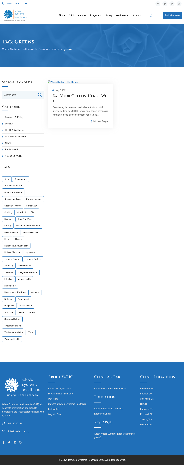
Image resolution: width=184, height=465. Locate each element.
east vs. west (25, 219)
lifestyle (8, 279)
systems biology (12, 319)
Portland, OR (146, 414)
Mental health (24, 279)
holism (18, 239)
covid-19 (21, 212)
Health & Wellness (14, 130)
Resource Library (102, 413)
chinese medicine (12, 199)
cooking (8, 212)
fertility (7, 225)
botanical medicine (13, 192)
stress (32, 312)
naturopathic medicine (15, 292)
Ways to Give (54, 414)
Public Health (11, 149)
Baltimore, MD (147, 388)
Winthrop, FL (146, 424)
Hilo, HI (143, 404)
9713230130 (15, 423)
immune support (12, 259)
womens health (12, 339)
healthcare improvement (28, 225)
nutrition (8, 299)
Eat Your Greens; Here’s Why (80, 98)
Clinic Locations (77, 15)
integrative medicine (27, 272)
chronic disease (34, 199)
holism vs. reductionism (16, 245)
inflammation (24, 265)
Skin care (8, 312)
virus (30, 332)
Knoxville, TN (146, 409)
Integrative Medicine (15, 136)
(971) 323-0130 (13, 3)
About (62, 15)
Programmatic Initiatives (60, 393)
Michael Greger (101, 121)
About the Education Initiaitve (108, 408)
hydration (30, 252)
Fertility (9, 123)
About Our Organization (59, 388)
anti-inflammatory (13, 185)
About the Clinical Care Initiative (110, 388)
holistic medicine (12, 252)
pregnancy (9, 305)
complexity (31, 205)
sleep (21, 312)
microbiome (10, 285)
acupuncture (21, 179)
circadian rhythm (12, 205)
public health (26, 305)
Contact (137, 15)
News (8, 143)
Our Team (53, 398)
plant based (23, 299)
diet (33, 212)
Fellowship (53, 409)
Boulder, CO (146, 393)
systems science (12, 325)
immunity (8, 265)
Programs (95, 15)
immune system (33, 259)
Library (108, 15)
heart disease (11, 232)
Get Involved (122, 15)
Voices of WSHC (13, 156)
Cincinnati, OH (147, 398)
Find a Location (172, 15)
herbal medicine (30, 232)
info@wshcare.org (18, 431)
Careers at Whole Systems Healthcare (67, 404)
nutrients (35, 292)
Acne (6, 179)
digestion (8, 219)
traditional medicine (13, 332)
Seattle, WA (146, 419)
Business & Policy (14, 117)
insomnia (8, 272)
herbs (7, 239)
